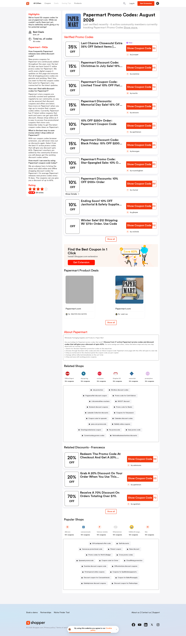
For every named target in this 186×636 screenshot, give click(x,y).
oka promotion (98, 390)
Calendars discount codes (124, 418)
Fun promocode (114, 430)
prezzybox (149, 378)
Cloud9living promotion (134, 560)
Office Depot (69, 378)
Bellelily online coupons (122, 424)
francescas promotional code (92, 549)
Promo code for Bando (124, 407)
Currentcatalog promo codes (94, 435)
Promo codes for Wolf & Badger (99, 555)
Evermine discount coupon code (95, 566)
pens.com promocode (98, 424)
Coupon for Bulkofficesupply (127, 577)
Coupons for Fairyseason (125, 413)
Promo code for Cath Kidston (125, 395)
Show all (111, 239)
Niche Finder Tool (61, 612)
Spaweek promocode (86, 560)
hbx (146, 532)
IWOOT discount (124, 401)
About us (136, 612)
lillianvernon (117, 532)
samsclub (132, 378)
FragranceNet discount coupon (96, 395)
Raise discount (134, 549)
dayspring (84, 378)
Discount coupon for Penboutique (125, 583)
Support (156, 612)
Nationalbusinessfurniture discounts (124, 435)
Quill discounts (124, 543)
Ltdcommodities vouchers (100, 401)
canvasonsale (85, 532)
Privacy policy (49, 627)
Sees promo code (134, 430)
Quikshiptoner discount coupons (95, 583)
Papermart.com (73, 309)
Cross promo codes (126, 555)
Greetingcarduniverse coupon (91, 430)
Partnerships (45, 612)
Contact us (146, 612)
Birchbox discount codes (119, 390)
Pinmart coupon (115, 549)
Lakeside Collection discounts (97, 413)
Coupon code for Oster (110, 560)
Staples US (117, 378)
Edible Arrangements (136, 532)
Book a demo (32, 612)
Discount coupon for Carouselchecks (97, 577)
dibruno (67, 532)
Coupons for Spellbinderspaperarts (125, 572)
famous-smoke (102, 532)
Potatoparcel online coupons (94, 572)
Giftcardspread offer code (101, 543)
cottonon (100, 378)
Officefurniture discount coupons (125, 566)
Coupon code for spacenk (97, 418)
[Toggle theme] (157, 3)
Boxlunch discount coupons (98, 407)
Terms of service (62, 627)
